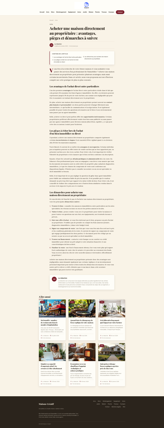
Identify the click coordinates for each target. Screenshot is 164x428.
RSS (124, 406)
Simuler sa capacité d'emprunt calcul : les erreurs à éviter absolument (51, 366)
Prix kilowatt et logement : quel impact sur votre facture (111, 321)
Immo (79, 12)
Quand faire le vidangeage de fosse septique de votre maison (81, 321)
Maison (91, 12)
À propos (111, 12)
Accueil (42, 12)
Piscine (97, 12)
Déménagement (61, 12)
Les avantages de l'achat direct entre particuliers (67, 57)
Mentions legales (116, 406)
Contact (120, 12)
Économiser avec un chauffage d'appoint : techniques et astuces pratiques (78, 367)
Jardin (85, 12)
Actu (47, 12)
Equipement (72, 12)
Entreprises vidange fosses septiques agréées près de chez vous (109, 366)
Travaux (104, 12)
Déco (52, 12)
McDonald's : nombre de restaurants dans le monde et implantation (49, 322)
